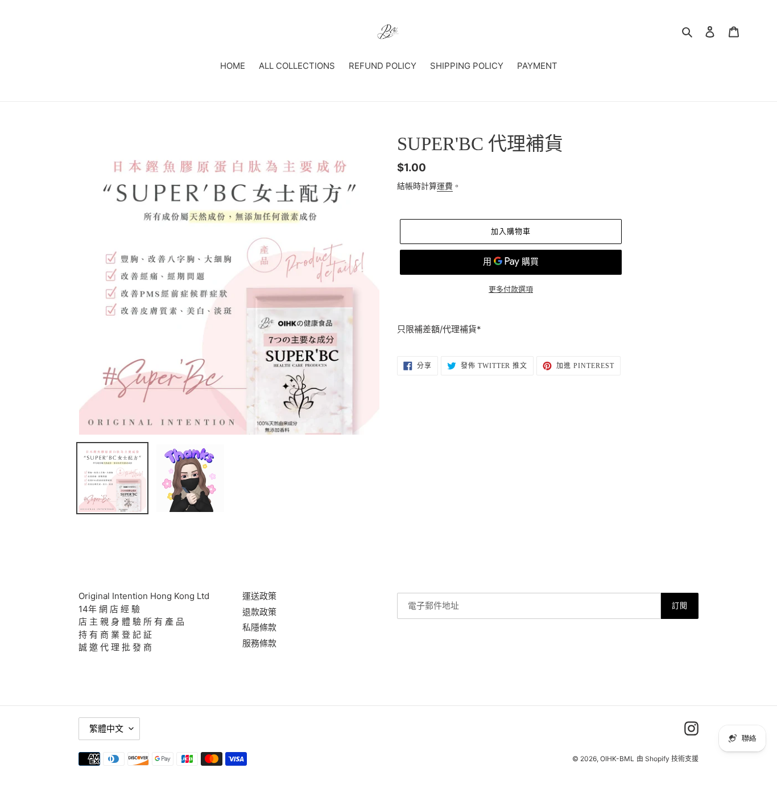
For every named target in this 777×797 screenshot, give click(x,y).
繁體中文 (106, 728)
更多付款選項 (511, 289)
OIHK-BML (617, 758)
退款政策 (259, 611)
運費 (445, 186)
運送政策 (259, 595)
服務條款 (259, 643)
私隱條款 (259, 627)
